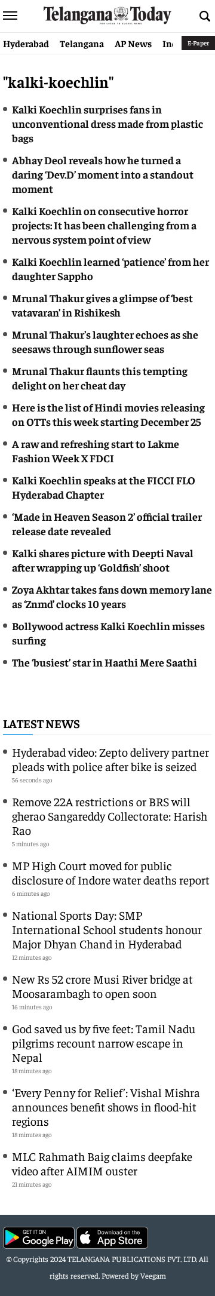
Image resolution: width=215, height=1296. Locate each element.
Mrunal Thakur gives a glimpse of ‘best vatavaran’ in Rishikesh (102, 305)
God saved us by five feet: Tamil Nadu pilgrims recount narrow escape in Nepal (103, 1042)
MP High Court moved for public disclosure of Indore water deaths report (111, 872)
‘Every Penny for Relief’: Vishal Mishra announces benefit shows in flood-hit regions (106, 1106)
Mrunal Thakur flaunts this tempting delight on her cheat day (100, 378)
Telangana (82, 43)
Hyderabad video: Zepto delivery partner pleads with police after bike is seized (110, 758)
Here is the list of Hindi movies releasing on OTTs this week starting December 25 (108, 414)
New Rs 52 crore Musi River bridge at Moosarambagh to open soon (102, 985)
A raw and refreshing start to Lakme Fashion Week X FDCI (95, 451)
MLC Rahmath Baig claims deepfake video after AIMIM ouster (102, 1163)
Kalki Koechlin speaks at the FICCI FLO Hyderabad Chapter (103, 487)
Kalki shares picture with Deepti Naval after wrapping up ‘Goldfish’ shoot (103, 560)
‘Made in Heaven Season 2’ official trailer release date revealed (107, 523)
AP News (133, 43)
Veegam (153, 1275)
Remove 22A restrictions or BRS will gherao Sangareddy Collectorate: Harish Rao (109, 815)
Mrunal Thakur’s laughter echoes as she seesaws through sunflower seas (105, 341)
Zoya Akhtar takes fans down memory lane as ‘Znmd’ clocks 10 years (112, 596)
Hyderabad (26, 43)
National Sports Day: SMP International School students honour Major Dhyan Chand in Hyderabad (107, 929)
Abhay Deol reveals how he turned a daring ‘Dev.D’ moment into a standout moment (103, 174)
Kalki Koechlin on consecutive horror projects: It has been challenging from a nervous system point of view (104, 225)
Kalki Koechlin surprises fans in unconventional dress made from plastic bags (107, 123)
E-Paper (198, 43)
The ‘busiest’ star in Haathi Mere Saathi (104, 662)
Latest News (41, 722)
